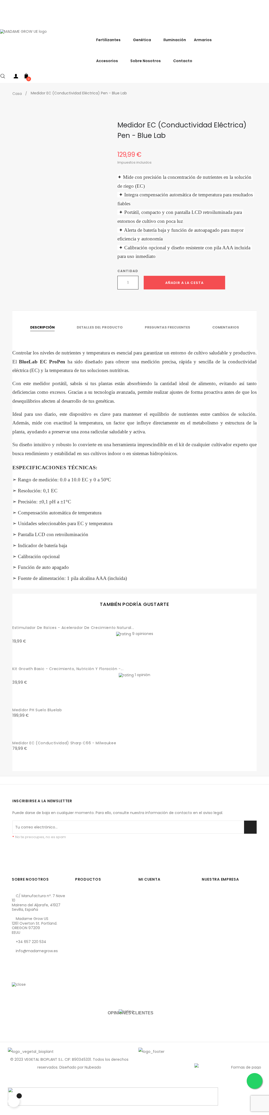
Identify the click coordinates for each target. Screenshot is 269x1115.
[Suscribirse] (250, 827)
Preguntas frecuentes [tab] (167, 327)
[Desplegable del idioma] (263, 23)
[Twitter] (25, 975)
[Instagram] (34, 975)
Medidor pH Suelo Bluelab (37, 710)
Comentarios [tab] (225, 327)
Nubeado (93, 1067)
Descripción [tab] (42, 327)
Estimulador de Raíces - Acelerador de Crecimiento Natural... (73, 627)
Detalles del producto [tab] (100, 327)
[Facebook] (16, 975)
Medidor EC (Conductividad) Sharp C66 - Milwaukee (64, 743)
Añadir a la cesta (184, 282)
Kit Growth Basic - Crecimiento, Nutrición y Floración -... (68, 668)
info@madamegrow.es (37, 951)
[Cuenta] (16, 77)
